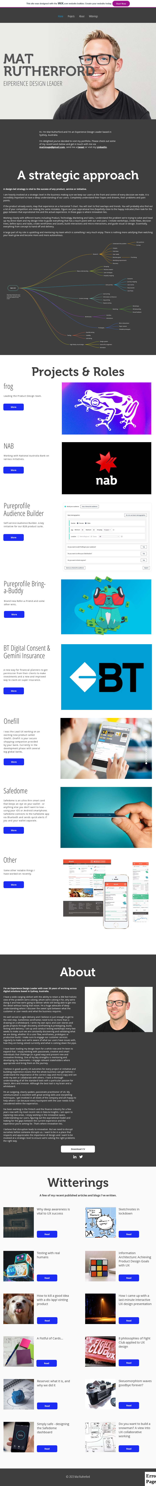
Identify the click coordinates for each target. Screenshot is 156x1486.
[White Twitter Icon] (81, 1156)
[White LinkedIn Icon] (75, 1156)
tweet (81, 147)
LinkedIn (102, 147)
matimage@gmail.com (52, 147)
